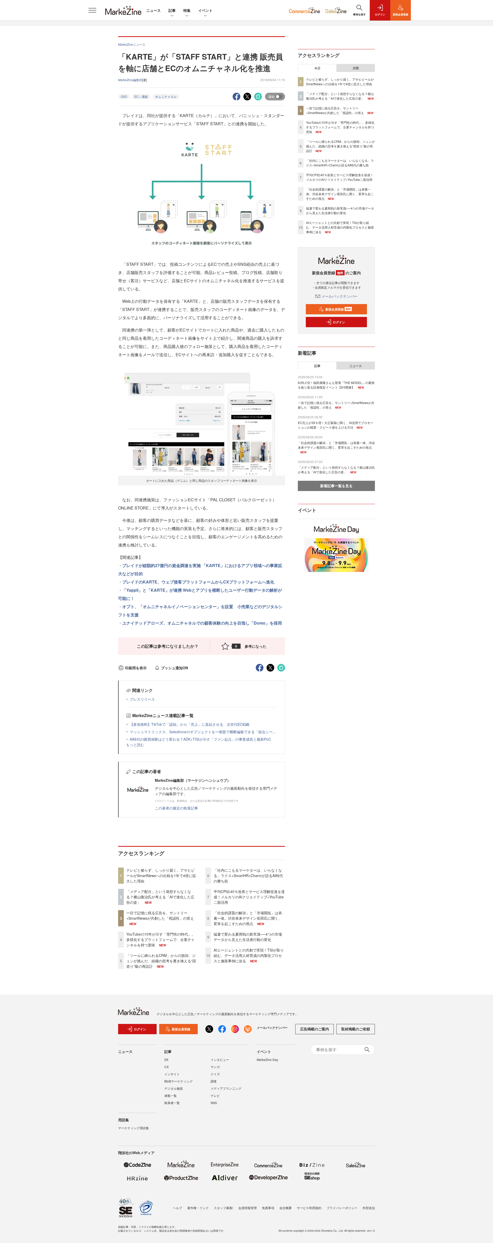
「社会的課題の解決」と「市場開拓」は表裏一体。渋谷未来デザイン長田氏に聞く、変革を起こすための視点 (248, 918)
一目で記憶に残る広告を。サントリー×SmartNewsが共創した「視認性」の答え (160, 915)
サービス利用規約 (309, 1208)
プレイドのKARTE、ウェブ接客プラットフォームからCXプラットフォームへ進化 (198, 582)
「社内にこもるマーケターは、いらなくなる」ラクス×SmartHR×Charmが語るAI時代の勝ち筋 (248, 875)
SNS (214, 1102)
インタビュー (220, 1059)
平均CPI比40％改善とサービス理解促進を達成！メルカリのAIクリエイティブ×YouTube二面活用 (249, 897)
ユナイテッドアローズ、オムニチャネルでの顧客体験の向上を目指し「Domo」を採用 (202, 623)
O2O (124, 96)
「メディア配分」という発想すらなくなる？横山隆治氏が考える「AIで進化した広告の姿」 (160, 897)
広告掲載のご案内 (314, 1028)
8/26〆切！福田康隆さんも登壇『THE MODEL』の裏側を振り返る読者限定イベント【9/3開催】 (336, 384)
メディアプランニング (226, 1088)
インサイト (172, 1074)
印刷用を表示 (136, 667)
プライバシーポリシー (342, 1208)
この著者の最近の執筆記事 (176, 808)
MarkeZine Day (267, 1059)
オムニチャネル (166, 96)
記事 (172, 10)
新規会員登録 (338, 309)
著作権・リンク (198, 1208)
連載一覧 (170, 1095)
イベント (205, 10)
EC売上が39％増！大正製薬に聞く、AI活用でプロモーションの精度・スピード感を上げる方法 (335, 424)
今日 (317, 68)
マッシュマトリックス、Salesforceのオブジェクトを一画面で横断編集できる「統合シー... (203, 731)
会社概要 (285, 1208)
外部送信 (369, 1208)
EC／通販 (141, 96)
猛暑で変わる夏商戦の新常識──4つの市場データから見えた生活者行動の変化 (248, 936)
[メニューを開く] (92, 10)
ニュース (153, 10)
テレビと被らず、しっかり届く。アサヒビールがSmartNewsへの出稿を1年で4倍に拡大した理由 (161, 875)
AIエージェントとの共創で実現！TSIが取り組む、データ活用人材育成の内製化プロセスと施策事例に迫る (249, 955)
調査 (214, 1081)
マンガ (215, 1067)
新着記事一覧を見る (336, 485)
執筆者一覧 (172, 1102)
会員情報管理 (247, 1208)
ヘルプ (177, 1208)
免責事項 (268, 1208)
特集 (187, 10)
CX (166, 1067)
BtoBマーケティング (178, 1081)
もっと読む (135, 744)
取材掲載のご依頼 (355, 1028)
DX (166, 1059)
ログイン (339, 322)
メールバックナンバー (339, 296)
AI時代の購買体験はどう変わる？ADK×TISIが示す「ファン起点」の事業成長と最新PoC (200, 739)
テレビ (215, 1095)
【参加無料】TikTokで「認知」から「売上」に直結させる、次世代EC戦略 (190, 724)
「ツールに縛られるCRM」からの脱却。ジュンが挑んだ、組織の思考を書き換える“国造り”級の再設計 (161, 961)
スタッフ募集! (223, 1208)
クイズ (215, 1074)
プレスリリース (142, 699)
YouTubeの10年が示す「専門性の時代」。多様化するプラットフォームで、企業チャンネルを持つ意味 (160, 939)
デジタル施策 (173, 1088)
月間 (356, 68)
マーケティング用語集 (133, 1128)
